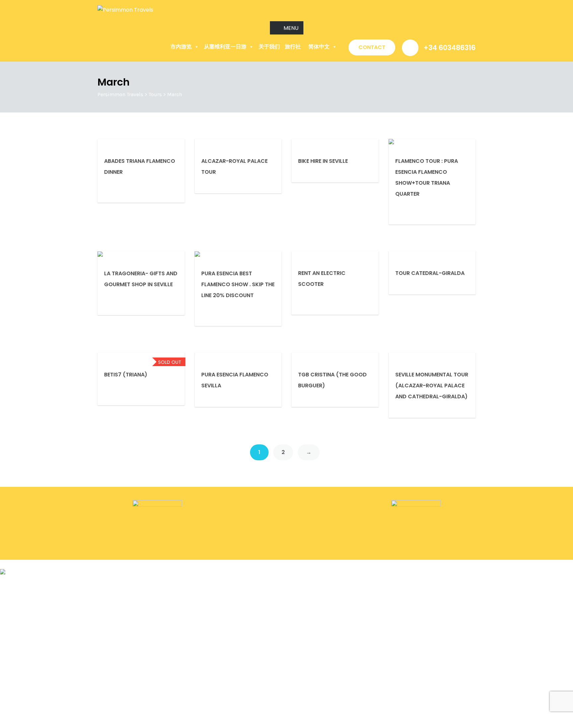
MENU (291, 28)
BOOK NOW (15, 564)
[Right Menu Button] (569, 583)
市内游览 (181, 46)
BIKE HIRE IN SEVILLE (323, 161)
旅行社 (293, 46)
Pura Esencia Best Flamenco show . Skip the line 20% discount (238, 284)
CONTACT (371, 47)
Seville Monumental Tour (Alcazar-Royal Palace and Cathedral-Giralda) (431, 385)
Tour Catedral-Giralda (430, 273)
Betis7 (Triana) (125, 374)
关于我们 (269, 46)
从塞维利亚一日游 (225, 46)
